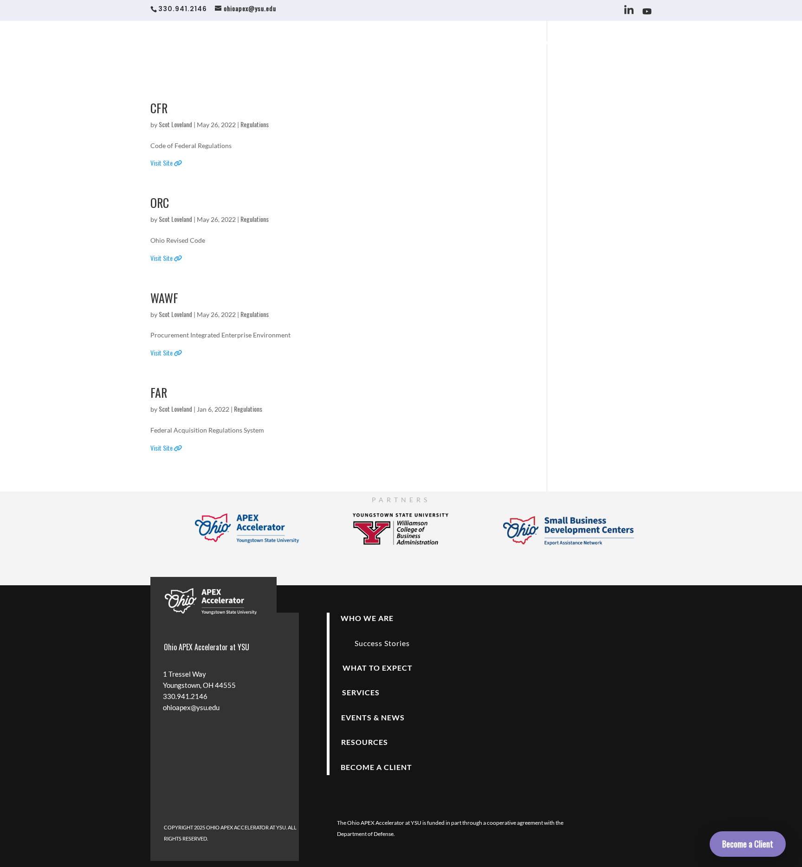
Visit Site (162, 163)
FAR (158, 392)
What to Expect (442, 44)
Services (491, 44)
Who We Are (378, 44)
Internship (636, 44)
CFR (159, 108)
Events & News (538, 44)
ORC (159, 203)
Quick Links (590, 44)
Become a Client (747, 844)
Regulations (254, 124)
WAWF (164, 298)
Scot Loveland (175, 124)
